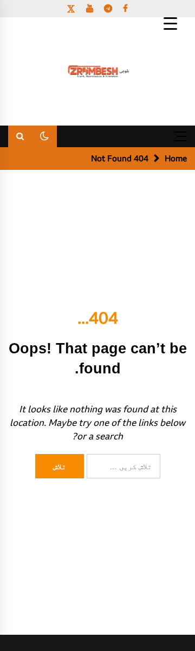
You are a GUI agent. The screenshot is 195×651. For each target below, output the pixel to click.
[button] (44, 136)
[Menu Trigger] (170, 23)
